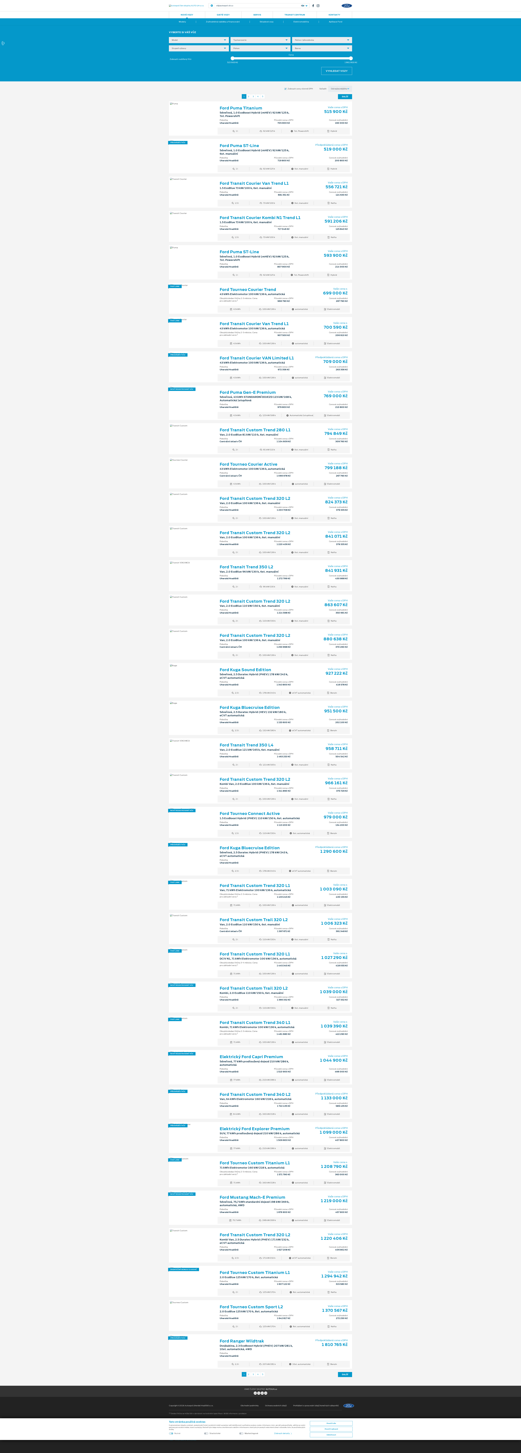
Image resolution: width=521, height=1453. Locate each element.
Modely (182, 21)
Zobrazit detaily (282, 1433)
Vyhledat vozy (337, 71)
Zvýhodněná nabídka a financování (223, 21)
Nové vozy (187, 14)
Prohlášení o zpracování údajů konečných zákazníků (316, 1405)
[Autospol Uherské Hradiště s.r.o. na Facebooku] (314, 5)
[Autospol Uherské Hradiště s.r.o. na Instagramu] (319, 5)
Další (345, 96)
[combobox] (199, 40)
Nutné (177, 1433)
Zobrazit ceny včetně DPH (300, 88)
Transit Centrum (295, 14)
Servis (257, 14)
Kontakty (334, 14)
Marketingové (251, 1433)
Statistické (214, 1433)
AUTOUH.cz (271, 1389)
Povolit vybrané (331, 1429)
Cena (291, 55)
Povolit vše (331, 1423)
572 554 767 (239, 5)
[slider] (232, 58)
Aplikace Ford (335, 21)
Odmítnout (331, 1435)
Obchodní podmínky (250, 1405)
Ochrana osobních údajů (276, 1405)
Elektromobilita (301, 21)
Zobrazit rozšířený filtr (181, 59)
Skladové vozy (267, 21)
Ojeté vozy (223, 14)
